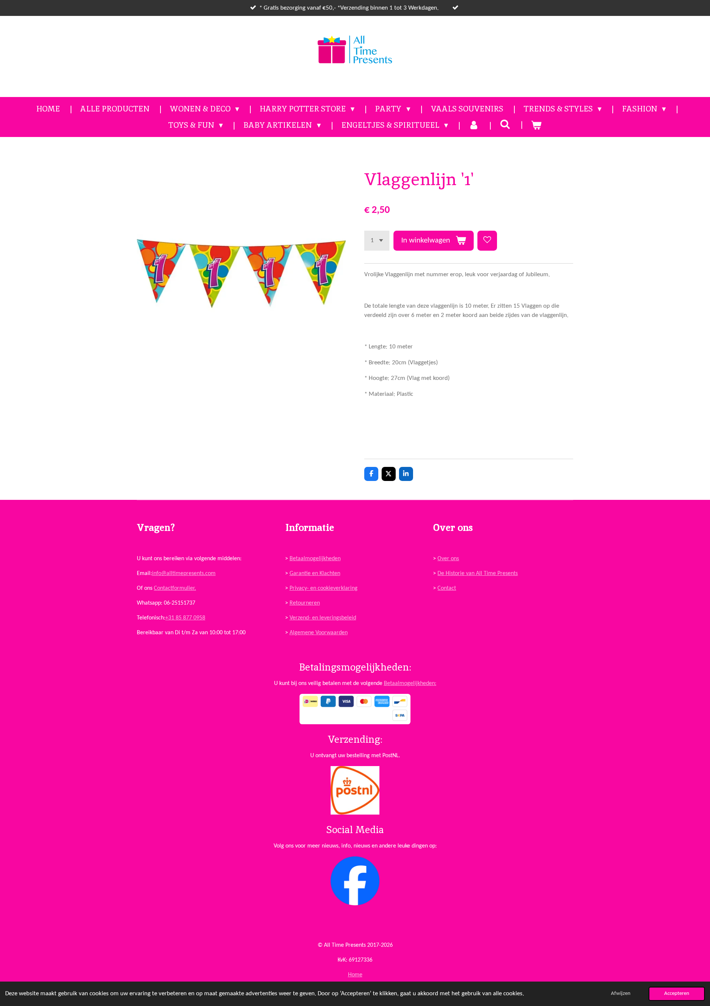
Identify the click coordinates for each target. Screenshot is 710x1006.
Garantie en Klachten (315, 573)
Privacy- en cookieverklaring (324, 588)
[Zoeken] (505, 124)
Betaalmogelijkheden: (410, 683)
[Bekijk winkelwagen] (536, 125)
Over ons (448, 559)
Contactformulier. (175, 588)
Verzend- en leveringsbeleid (323, 618)
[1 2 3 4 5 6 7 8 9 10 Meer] (376, 240)
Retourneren (305, 603)
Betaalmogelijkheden (315, 559)
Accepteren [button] (676, 993)
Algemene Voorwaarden (319, 633)
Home (355, 975)
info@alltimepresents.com (184, 573)
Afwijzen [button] (620, 993)
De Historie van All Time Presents (477, 573)
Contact (446, 588)
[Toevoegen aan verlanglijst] (487, 240)
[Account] (474, 125)
